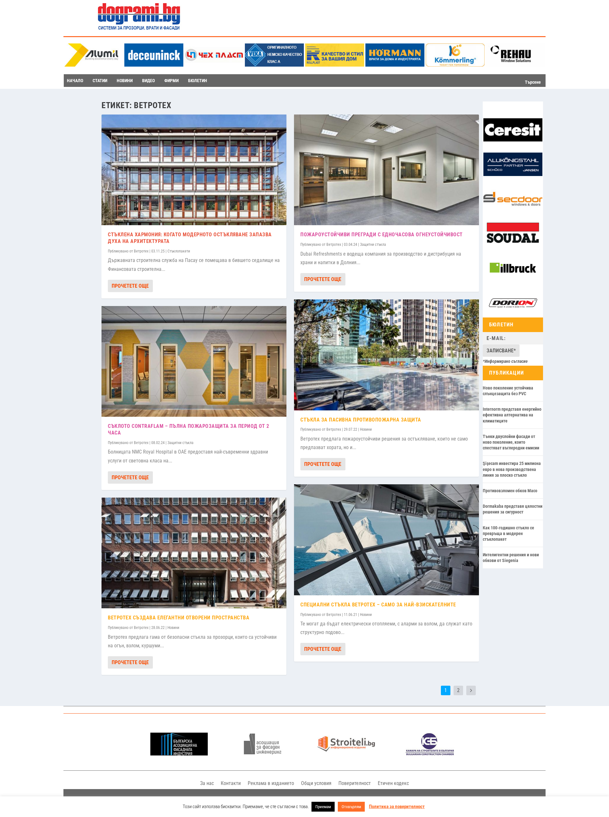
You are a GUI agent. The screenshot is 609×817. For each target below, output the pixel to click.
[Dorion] (513, 313)
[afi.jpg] (262, 754)
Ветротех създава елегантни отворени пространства (178, 618)
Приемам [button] (323, 806)
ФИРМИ (171, 80)
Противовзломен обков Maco (510, 490)
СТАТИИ (100, 80)
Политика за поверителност (397, 806)
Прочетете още (130, 286)
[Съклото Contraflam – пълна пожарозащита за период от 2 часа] (194, 361)
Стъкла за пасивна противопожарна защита (360, 420)
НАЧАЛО (75, 80)
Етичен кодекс (393, 783)
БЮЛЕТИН (197, 80)
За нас (207, 783)
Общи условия (316, 783)
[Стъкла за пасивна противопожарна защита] (386, 354)
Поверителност (354, 783)
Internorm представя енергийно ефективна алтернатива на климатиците (512, 415)
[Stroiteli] (346, 754)
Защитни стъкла (180, 443)
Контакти (231, 783)
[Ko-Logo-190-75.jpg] (455, 65)
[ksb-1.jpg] (430, 754)
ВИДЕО (148, 80)
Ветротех (141, 251)
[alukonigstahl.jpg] (512, 174)
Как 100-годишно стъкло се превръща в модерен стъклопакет (508, 533)
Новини (173, 627)
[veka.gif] (274, 65)
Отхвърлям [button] (351, 806)
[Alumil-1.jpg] (93, 65)
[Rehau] (515, 65)
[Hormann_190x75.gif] (394, 65)
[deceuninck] (153, 65)
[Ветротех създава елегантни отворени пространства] (194, 553)
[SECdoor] (512, 209)
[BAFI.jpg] (179, 754)
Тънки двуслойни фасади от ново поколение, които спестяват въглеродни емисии (511, 442)
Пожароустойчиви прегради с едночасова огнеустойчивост (381, 235)
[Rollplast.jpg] (334, 65)
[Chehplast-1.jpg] (214, 65)
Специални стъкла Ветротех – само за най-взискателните (378, 605)
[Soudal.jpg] (512, 243)
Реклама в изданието (271, 783)
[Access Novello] (513, 278)
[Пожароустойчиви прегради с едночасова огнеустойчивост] (386, 169)
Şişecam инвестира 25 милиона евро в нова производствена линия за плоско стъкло (512, 469)
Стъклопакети (178, 251)
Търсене (533, 82)
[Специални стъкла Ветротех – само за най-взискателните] (386, 539)
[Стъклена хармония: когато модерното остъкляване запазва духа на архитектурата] (194, 169)
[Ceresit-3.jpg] (512, 139)
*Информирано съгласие (505, 361)
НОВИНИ (125, 80)
